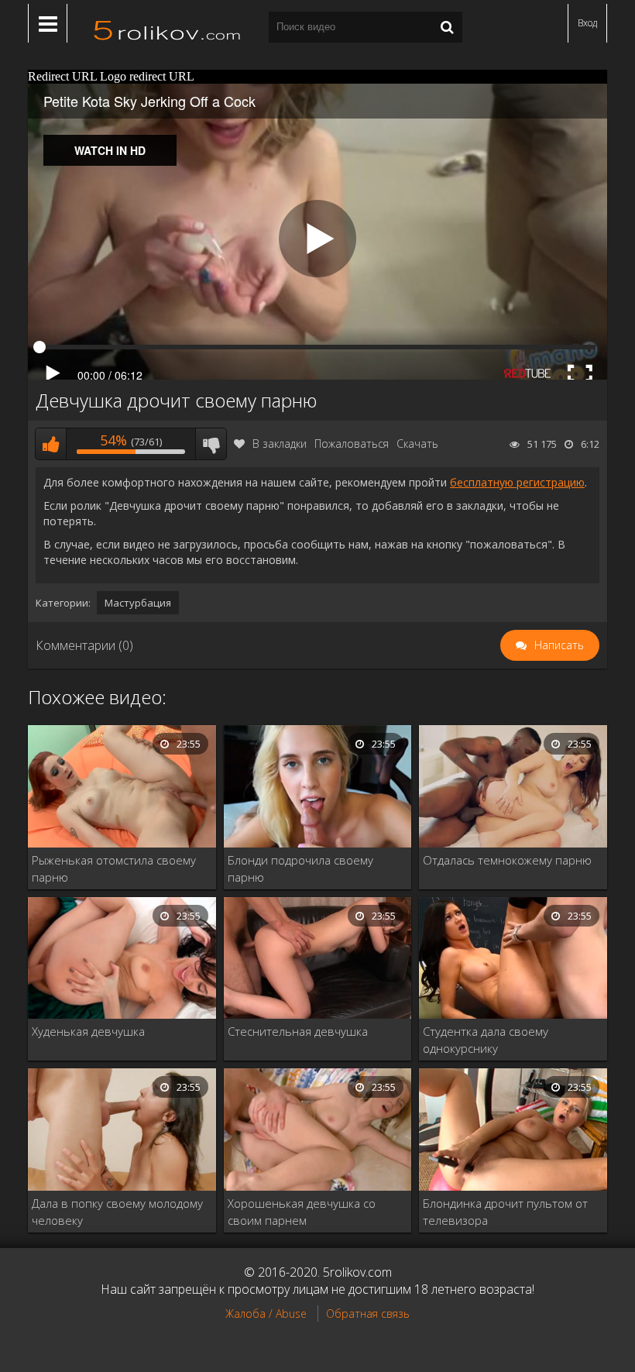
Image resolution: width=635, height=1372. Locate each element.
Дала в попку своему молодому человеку (117, 1211)
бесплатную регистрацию (517, 482)
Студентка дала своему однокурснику (485, 1039)
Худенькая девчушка (88, 1031)
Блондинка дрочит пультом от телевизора (505, 1211)
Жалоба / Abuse (266, 1313)
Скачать (417, 443)
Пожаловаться (351, 443)
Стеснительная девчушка (298, 1031)
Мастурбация (138, 603)
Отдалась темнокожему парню (507, 860)
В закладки (279, 443)
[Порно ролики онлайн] (168, 27)
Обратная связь (368, 1313)
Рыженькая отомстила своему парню (114, 868)
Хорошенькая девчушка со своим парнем (302, 1211)
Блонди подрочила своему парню (300, 868)
